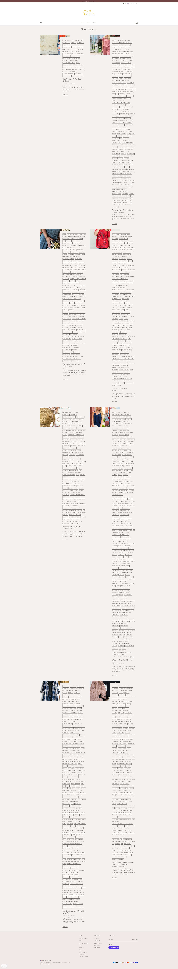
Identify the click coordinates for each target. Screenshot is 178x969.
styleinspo (129, 160)
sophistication (120, 608)
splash (132, 610)
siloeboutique (130, 153)
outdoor (114, 561)
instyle (128, 105)
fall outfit (81, 47)
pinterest (121, 323)
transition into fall (117, 189)
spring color (115, 614)
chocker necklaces (128, 452)
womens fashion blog (77, 76)
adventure (127, 45)
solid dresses (66, 861)
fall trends (74, 49)
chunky (119, 457)
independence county (117, 102)
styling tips (128, 162)
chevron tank (121, 737)
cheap (122, 60)
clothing (129, 62)
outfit (78, 62)
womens (121, 383)
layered (130, 525)
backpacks (124, 701)
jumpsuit (114, 109)
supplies (80, 510)
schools (114, 327)
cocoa (128, 748)
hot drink (72, 281)
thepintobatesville (68, 352)
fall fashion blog (74, 45)
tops (113, 636)
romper (118, 579)
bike (119, 712)
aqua (122, 428)
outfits (114, 133)
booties (79, 708)
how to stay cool (124, 514)
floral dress (66, 763)
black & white (128, 712)
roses (64, 834)
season (127, 140)
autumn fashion (116, 241)
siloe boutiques (116, 151)
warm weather (122, 643)
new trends (129, 120)
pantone (80, 821)
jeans (132, 296)
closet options (116, 62)
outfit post (73, 65)
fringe (69, 768)
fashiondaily (125, 85)
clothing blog (115, 65)
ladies (119, 109)
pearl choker (129, 570)
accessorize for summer (126, 42)
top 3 (130, 634)
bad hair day (131, 701)
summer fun (126, 176)
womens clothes (129, 383)
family (71, 256)
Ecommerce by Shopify (48, 963)
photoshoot (115, 138)
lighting (127, 532)
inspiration (127, 102)
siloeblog (123, 153)
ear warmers (115, 783)
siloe (133, 147)
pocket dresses (72, 830)
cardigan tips (80, 42)
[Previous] (78, 1)
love (123, 111)
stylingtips (115, 164)
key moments (115, 525)
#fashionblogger (67, 412)
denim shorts (122, 774)
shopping (130, 142)
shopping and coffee (117, 144)
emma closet (115, 788)
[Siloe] (89, 12)
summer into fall (116, 178)
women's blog (128, 198)
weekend (65, 517)
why (120, 650)
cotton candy (120, 763)
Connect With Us (83, 938)
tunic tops (65, 890)
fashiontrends (131, 89)
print (83, 830)
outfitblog (122, 131)
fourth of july (129, 492)
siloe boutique (66, 67)
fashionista (123, 87)
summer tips (115, 182)
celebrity (114, 450)
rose (83, 832)
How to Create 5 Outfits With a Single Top (74, 912)
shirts (77, 839)
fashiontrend (122, 89)
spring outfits (123, 616)
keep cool (128, 523)
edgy (122, 479)
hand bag (121, 93)
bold (129, 245)
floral (113, 292)
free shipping (129, 91)
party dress (70, 823)
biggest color (115, 437)
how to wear (74, 60)
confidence (127, 465)
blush (129, 53)
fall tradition (131, 269)
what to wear (115, 196)
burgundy (130, 723)
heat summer (115, 96)
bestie (127, 434)
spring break (127, 612)
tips (119, 187)
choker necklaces (126, 454)
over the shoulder (123, 568)
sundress (74, 349)
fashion (81, 49)
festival (73, 272)
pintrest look (115, 140)
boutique (80, 40)
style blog (77, 67)
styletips (114, 162)
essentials (130, 71)
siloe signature (116, 153)
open (64, 814)
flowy (69, 766)
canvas (130, 445)
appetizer (114, 697)
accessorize (115, 42)
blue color (123, 439)
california (124, 445)
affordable (115, 47)
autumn (125, 238)
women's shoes (116, 380)
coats (124, 748)
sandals (129, 579)
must (131, 116)
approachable (115, 428)
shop (119, 142)
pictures (70, 307)
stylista (131, 164)
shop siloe (124, 142)
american (121, 423)
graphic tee (74, 772)
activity (114, 421)
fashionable (123, 82)
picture (65, 307)
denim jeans (115, 774)
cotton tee (128, 763)
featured (123, 287)
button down (129, 726)
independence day (116, 521)
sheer (113, 585)
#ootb (113, 40)
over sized (115, 568)
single (122, 605)
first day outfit (130, 289)
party (80, 303)
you (132, 656)
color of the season (117, 463)
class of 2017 (131, 743)
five (123, 492)
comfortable (128, 67)
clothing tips (123, 65)
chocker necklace (117, 452)
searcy (114, 581)
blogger (75, 40)
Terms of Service (98, 943)
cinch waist (126, 457)
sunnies (130, 184)
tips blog (123, 187)
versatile (121, 641)
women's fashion (127, 202)
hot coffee (65, 281)
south (126, 608)
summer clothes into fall (128, 171)
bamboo (114, 703)
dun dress (128, 781)
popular (122, 140)
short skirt (115, 594)
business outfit (116, 60)
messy (73, 452)
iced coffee (79, 281)
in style (83, 445)
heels (124, 96)
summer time (132, 180)
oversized (69, 821)
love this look (124, 113)
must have (114, 118)
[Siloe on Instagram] (125, 4)
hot (128, 510)
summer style (124, 180)
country (122, 468)
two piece (129, 639)
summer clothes (116, 171)
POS (41, 963)
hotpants (114, 512)
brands (128, 58)
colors (126, 463)
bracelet (121, 443)
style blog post (67, 69)
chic (127, 60)
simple (118, 605)
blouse (114, 439)
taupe (77, 883)
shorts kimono (128, 594)
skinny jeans (123, 338)
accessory (115, 45)
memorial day (115, 548)
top (127, 634)
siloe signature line (126, 603)
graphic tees (115, 834)
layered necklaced (117, 528)
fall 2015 (131, 788)
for (122, 819)
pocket (65, 830)
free (113, 494)
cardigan (73, 42)
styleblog (65, 71)
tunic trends (72, 890)
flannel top (124, 808)
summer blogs (130, 169)
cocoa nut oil (115, 750)
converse (72, 732)
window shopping (125, 196)
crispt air (81, 737)
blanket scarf (115, 715)
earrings (128, 477)
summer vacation (67, 347)
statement (115, 621)
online (113, 122)
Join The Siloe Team (84, 956)
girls (64, 278)
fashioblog (115, 78)
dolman (124, 779)
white (129, 648)
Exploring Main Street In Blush (122, 210)
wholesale (115, 650)
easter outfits (116, 479)
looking (127, 109)
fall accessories (116, 267)
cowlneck (120, 768)
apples (126, 425)
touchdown (73, 886)
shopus (129, 147)
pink (121, 138)
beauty (127, 49)
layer (125, 525)
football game (115, 819)
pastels (114, 136)
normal (126, 557)
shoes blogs (74, 470)
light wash (121, 532)
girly (113, 93)
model (122, 116)
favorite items (115, 91)
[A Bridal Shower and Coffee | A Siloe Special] (55, 305)
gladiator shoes (130, 501)
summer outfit (115, 180)
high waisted (115, 510)
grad (113, 503)
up (117, 641)
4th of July (126, 412)
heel (121, 96)
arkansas (121, 47)
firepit (118, 803)
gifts (73, 276)
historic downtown (117, 98)
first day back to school (118, 289)
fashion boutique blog (78, 53)
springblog (131, 619)
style (72, 67)
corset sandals (128, 761)
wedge (82, 894)
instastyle (122, 105)
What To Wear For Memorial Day (122, 661)
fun (113, 499)
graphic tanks (66, 772)
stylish (121, 164)
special (124, 610)
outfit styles (80, 65)
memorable (65, 292)
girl (77, 276)
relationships (76, 307)
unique (119, 193)
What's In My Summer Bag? (72, 527)
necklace (127, 118)
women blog (115, 198)
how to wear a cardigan (69, 62)
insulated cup (115, 107)
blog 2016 (130, 715)
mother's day (127, 843)
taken (129, 632)
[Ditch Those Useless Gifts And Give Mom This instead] (105, 780)
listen (77, 792)
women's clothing (126, 200)
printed (73, 832)
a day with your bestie (72, 234)
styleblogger (115, 160)
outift (118, 133)
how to (120, 512)
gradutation (129, 503)
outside (124, 133)
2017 (122, 412)
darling (65, 254)
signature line (115, 597)
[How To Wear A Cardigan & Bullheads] (55, 66)
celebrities (128, 448)
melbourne (120, 545)
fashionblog (130, 82)
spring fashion (123, 614)
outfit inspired (123, 127)
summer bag (115, 169)
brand (132, 443)
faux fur (129, 799)
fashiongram (115, 87)
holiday (76, 278)
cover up (77, 734)
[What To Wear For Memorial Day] (105, 542)
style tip (114, 158)
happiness (132, 505)
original (130, 559)
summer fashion (116, 173)
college (126, 461)
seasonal (114, 142)
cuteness (130, 470)
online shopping (116, 124)
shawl (132, 583)
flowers (65, 766)
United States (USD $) (133, 4)
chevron (114, 737)
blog (64, 40)
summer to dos (131, 630)
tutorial (114, 193)
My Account (96, 938)
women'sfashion (126, 204)
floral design (120, 292)
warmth (71, 894)
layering (114, 530)
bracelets (129, 249)
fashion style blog (67, 58)
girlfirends (82, 276)
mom (122, 843)
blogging (120, 53)
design (124, 69)
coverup (82, 734)
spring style (124, 619)
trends (124, 191)
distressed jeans (67, 743)
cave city (127, 732)
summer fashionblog (117, 176)
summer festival (78, 341)
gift (70, 276)
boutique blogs (130, 56)
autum (120, 238)
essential (123, 71)
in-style (114, 100)
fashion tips (76, 58)
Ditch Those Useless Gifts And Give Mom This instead (123, 863)
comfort (121, 67)
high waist (126, 508)
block (122, 715)
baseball (128, 703)
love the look (115, 113)
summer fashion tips (126, 173)
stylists (114, 167)
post (69, 468)
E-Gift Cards (97, 941)
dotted (129, 779)
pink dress (81, 826)
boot (125, 717)
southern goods (116, 610)
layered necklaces (127, 528)
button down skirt (117, 728)
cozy (84, 252)
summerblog (131, 182)
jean (64, 786)
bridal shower (66, 247)
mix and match (115, 303)
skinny (64, 859)
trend (124, 189)
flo (132, 810)
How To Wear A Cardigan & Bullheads (72, 80)
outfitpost (129, 131)
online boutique (128, 122)
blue (118, 439)
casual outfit (120, 252)
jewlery (120, 523)
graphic (122, 830)
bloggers (114, 53)
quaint (131, 577)
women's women (116, 204)
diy (73, 743)
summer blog (122, 169)
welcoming (121, 645)
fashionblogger (116, 85)
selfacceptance (116, 583)
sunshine (114, 187)
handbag (127, 93)
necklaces (115, 120)
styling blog (121, 162)
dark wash (125, 261)
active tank (115, 692)
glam (117, 93)
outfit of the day (116, 129)
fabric (120, 481)
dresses (82, 743)
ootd (123, 124)
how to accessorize (128, 512)
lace (82, 786)
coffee (72, 252)
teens (81, 883)
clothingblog (131, 65)
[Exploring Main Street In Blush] (105, 130)
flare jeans (131, 808)
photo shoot (120, 136)
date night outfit (116, 69)
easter (127, 783)
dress (76, 743)
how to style (66, 60)
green (64, 774)
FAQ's (80, 941)
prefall (114, 325)
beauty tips (115, 51)
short (127, 592)
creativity (114, 261)
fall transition (66, 49)
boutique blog (66, 42)
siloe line (123, 601)
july (131, 107)
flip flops (69, 761)
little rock (126, 534)
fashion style (74, 56)
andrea (77, 236)
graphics (80, 772)
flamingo (123, 91)
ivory (128, 521)
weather (77, 894)
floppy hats (115, 812)
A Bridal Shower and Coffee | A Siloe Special (74, 365)
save (134, 579)
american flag (128, 423)
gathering (80, 274)
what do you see (129, 645)
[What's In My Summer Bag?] (55, 474)
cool (133, 465)
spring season (115, 619)
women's (122, 198)
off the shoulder (67, 812)
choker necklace (116, 454)
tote (117, 636)
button (79, 715)
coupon (123, 766)
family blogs (128, 76)
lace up (64, 788)
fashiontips (115, 89)
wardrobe (131, 193)
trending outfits (116, 191)
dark (120, 261)
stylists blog (121, 167)
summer (127, 167)
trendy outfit (72, 71)
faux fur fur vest (123, 490)
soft (133, 605)
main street (132, 113)
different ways (116, 71)
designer (129, 69)
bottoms (133, 439)
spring (113, 612)
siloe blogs (121, 149)
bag (80, 697)
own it (128, 133)
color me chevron (116, 754)
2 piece (118, 412)
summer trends (123, 182)
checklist (79, 425)
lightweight (115, 534)
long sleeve (124, 537)
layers (130, 530)
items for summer (124, 107)
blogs (125, 53)
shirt (73, 839)
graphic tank (115, 832)
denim (128, 472)
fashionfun (132, 85)
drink (123, 781)
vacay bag (65, 514)
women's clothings (117, 202)
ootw (126, 124)
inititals (73, 783)
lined (121, 534)
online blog (120, 122)
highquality (130, 96)
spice (128, 610)
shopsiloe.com (122, 147)
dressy (123, 477)
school (119, 325)
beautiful (122, 49)
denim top (114, 474)
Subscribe (135, 939)
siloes (113, 156)
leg (123, 109)
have (113, 508)
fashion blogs (125, 80)
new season (122, 120)
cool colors (115, 468)
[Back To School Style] (105, 316)
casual (114, 252)
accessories (126, 40)
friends (130, 497)
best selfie (122, 434)
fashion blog (66, 51)
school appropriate (127, 325)
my (119, 552)
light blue (114, 532)
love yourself (74, 289)
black (122, 712)
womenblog (115, 207)
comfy (121, 465)
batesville (127, 47)
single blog (128, 605)
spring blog (120, 612)
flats (64, 761)
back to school (125, 241)
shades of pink (66, 470)
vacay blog (125, 193)
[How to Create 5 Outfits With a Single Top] (55, 805)
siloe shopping (125, 151)
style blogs (75, 69)
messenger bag (116, 116)
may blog (114, 545)
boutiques (122, 58)
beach (77, 417)
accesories (119, 40)
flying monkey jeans (127, 817)
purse (127, 577)
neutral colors (80, 454)
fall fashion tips (67, 47)
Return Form (82, 950)
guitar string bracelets (118, 837)
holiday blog (82, 278)
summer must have (126, 178)
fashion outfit (66, 56)
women (132, 196)
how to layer (115, 514)
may (133, 543)
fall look (74, 47)
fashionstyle (130, 87)
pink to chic (126, 138)
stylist (125, 164)
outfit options (126, 129)
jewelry (114, 523)
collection (115, 67)
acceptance (83, 234)
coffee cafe (79, 252)
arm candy (114, 430)
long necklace (116, 537)
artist (120, 430)
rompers (124, 579)
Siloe (48, 962)
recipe (113, 579)
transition (129, 187)
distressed (80, 741)
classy (130, 60)
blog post (68, 40)
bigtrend (121, 51)
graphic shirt (128, 830)
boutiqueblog (115, 58)
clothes (123, 62)
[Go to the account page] (134, 22)
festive (74, 274)
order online (70, 296)
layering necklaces (122, 530)
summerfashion (116, 184)
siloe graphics (66, 852)
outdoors (120, 561)
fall (113, 73)
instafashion (115, 105)
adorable (121, 45)
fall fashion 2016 (116, 790)
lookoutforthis (116, 111)
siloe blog (114, 149)
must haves (121, 118)
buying (118, 445)
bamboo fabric (121, 703)
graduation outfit (120, 503)
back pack (124, 699)
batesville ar (115, 49)
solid (113, 608)
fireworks (124, 803)
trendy (128, 191)
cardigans (82, 717)
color (130, 461)
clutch (130, 256)
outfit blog (66, 65)
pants (132, 133)
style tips (81, 69)
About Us (81, 947)
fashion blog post (75, 51)
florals (80, 763)
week (128, 643)
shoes (118, 585)
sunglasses (124, 184)
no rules (120, 557)
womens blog (78, 73)
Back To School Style (119, 388)
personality (115, 572)
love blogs (127, 111)
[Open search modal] (41, 22)
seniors (128, 583)
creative (129, 258)
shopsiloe (114, 147)
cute (134, 67)
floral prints (128, 292)
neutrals (65, 457)
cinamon (125, 743)
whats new (123, 648)
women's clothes (116, 200)
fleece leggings (120, 810)
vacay (83, 512)
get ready (65, 276)
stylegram (123, 160)
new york (114, 557)
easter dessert (116, 786)
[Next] (99, 1)
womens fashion (67, 76)
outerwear (127, 561)
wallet (127, 641)
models (127, 116)
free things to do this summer (119, 497)
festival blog (80, 272)
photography (128, 136)
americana (114, 425)
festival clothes (67, 274)
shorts (121, 594)
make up (129, 543)
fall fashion (66, 45)
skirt (76, 859)
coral (72, 734)
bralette (65, 715)
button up (125, 728)
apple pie (121, 425)
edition (70, 254)
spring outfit (115, 616)
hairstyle (114, 505)
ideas (78, 445)
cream (130, 468)
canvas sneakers (121, 730)
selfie (123, 583)
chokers (114, 457)
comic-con (115, 759)
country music (115, 766)
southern (131, 608)
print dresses (66, 832)
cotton (114, 763)
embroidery (115, 265)
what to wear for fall (68, 73)
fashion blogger (67, 53)
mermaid (72, 801)
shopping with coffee (129, 144)
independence (121, 100)
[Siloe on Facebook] (123, 4)
